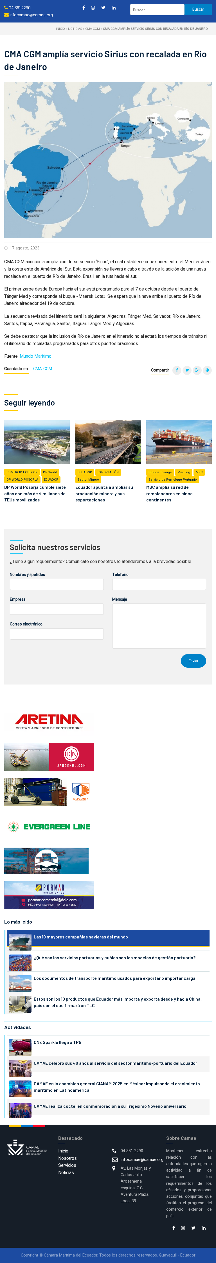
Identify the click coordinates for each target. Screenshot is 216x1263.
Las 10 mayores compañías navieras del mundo (81, 936)
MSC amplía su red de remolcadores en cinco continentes (169, 493)
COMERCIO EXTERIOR (21, 472)
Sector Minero (88, 479)
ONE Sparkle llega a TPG (58, 1042)
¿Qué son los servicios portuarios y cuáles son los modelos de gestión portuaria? (114, 957)
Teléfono (120, 575)
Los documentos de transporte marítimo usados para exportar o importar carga (114, 978)
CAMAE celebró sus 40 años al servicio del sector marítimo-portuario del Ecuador (115, 1063)
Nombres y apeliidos (27, 575)
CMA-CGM (92, 28)
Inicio (60, 28)
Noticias (75, 28)
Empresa (17, 599)
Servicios (67, 1165)
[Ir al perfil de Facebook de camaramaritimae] (83, 7)
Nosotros (67, 1158)
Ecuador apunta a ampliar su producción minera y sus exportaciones (104, 493)
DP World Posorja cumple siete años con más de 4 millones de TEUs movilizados (35, 493)
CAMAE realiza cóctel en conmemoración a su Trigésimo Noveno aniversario (110, 1106)
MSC (199, 472)
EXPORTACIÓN (108, 472)
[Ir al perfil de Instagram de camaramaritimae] (93, 7)
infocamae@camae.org (142, 1160)
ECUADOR (51, 479)
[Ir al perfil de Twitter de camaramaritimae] (103, 7)
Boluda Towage (160, 472)
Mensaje (119, 599)
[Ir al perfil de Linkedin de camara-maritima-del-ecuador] (114, 7)
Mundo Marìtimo (35, 356)
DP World (50, 472)
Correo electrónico (26, 624)
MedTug (183, 472)
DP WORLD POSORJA (22, 479)
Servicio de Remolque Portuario (172, 479)
